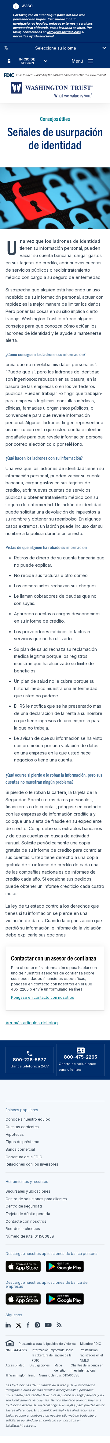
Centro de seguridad (24, 1206)
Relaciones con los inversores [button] (32, 1164)
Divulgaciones (39, 1365)
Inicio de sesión (27, 61)
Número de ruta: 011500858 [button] (30, 1236)
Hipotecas (15, 1134)
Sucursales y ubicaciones (28, 1191)
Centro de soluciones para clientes (36, 1199)
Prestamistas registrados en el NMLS (91, 1355)
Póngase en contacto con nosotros (42, 997)
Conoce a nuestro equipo (28, 1119)
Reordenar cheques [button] (23, 1229)
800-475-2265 (80, 1057)
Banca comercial (20, 1149)
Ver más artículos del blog (32, 1022)
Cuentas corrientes (22, 1127)
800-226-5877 (29, 1060)
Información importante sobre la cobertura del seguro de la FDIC (52, 1355)
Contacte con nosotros (26, 1221)
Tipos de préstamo (22, 1142)
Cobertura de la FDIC (24, 1157)
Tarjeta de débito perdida (28, 1214)
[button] (64, 32)
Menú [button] (77, 61)
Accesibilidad (15, 1365)
